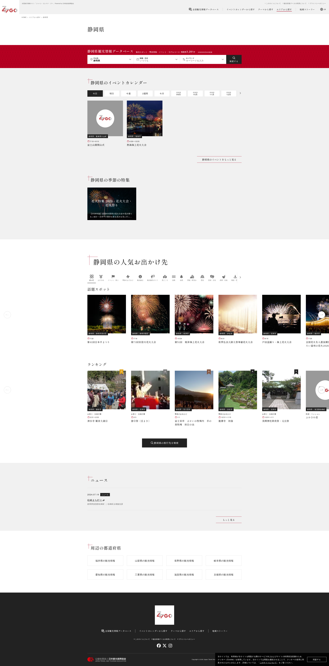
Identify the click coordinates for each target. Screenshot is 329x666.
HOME (24, 17)
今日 (95, 93)
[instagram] (170, 646)
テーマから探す (265, 9)
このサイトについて (268, 662)
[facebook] (159, 645)
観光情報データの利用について (295, 3)
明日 (112, 93)
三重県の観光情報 (145, 574)
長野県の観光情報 (184, 560)
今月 (162, 93)
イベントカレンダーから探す (241, 9)
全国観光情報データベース (206, 9)
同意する (317, 659)
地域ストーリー (307, 9)
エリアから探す (284, 9)
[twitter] (164, 645)
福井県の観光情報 (105, 560)
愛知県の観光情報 (105, 574)
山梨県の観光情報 (145, 560)
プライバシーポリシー (318, 3)
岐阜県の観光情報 (224, 560)
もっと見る (229, 519)
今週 (128, 93)
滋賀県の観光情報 (184, 574)
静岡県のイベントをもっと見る (219, 159)
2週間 (145, 93)
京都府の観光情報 (224, 574)
